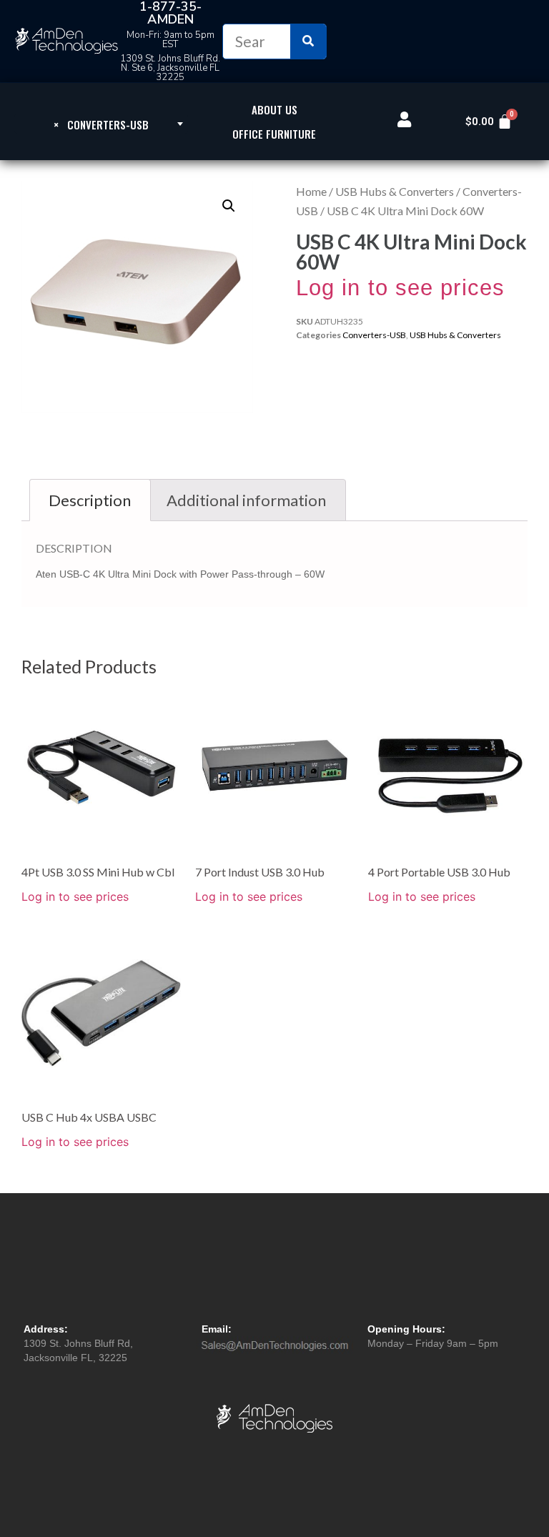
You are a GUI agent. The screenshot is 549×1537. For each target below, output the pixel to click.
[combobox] (101, 124)
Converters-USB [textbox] (101, 124)
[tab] (90, 500)
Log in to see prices (400, 287)
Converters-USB (374, 335)
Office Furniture (274, 134)
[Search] (308, 41)
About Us (274, 109)
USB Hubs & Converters (394, 191)
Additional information (246, 500)
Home (311, 191)
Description (90, 500)
